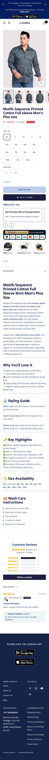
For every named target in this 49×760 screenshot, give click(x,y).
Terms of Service (34, 739)
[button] (13, 558)
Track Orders (33, 744)
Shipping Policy (34, 712)
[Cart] (44, 23)
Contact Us (8, 695)
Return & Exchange (35, 734)
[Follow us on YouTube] (42, 688)
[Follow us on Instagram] (36, 688)
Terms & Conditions (35, 722)
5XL (34, 144)
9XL (34, 152)
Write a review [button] (24, 577)
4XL (25, 144)
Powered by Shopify (26, 752)
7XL (16, 152)
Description (8, 271)
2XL (7, 144)
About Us (7, 690)
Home (5, 686)
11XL (18, 160)
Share (5, 261)
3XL (16, 144)
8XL (25, 152)
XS (7, 137)
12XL (28, 160)
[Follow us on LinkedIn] (30, 694)
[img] (8, 594)
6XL (7, 152)
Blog (5, 700)
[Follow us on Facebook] (30, 688)
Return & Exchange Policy (35, 728)
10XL (8, 160)
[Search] (9, 23)
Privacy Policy (33, 717)
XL (40, 137)
